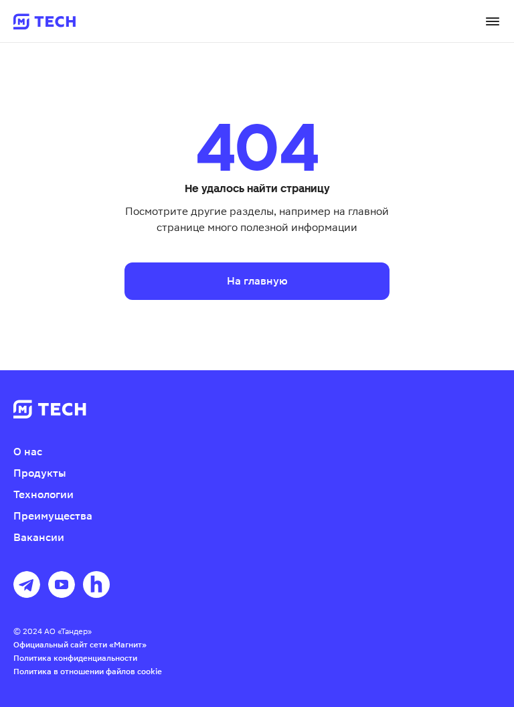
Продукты (39, 473)
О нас (27, 451)
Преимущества (52, 515)
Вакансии (38, 537)
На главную (257, 280)
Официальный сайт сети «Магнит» (80, 644)
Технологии (43, 494)
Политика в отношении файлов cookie (87, 671)
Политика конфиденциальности (75, 658)
